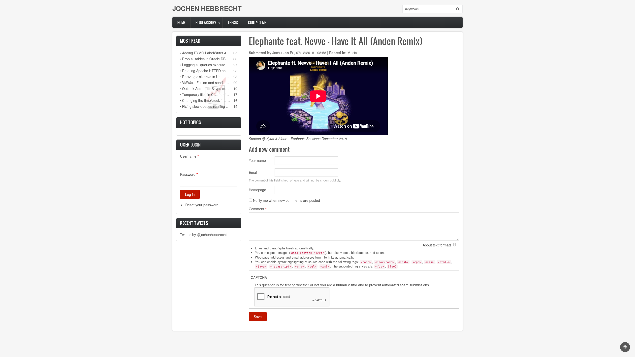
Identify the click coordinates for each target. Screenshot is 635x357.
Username (188, 156)
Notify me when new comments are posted (286, 200)
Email (253, 172)
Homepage (257, 189)
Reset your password (202, 204)
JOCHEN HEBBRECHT (207, 8)
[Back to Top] (625, 347)
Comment (256, 208)
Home (181, 22)
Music (352, 52)
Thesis (233, 22)
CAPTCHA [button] (259, 277)
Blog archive (205, 22)
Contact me (257, 22)
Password (187, 174)
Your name (257, 160)
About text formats (437, 244)
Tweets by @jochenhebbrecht (203, 234)
